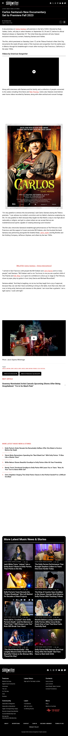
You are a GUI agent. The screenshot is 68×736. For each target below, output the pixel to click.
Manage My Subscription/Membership (9, 717)
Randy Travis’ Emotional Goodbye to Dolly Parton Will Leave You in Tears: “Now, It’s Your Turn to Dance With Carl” (34, 468)
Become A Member (46, 723)
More (48, 701)
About (6, 723)
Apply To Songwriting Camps (10, 708)
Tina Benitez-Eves (7, 20)
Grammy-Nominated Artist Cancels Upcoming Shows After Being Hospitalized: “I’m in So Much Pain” (31, 384)
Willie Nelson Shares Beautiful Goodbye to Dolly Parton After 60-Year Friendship (33, 462)
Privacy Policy (34, 727)
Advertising (16, 723)
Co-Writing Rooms (29, 708)
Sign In (34, 723)
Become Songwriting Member (10, 711)
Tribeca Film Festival (39, 368)
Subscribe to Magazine (8, 703)
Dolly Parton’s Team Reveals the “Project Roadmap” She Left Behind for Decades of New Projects (18, 594)
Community (6, 701)
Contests (49, 678)
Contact (26, 723)
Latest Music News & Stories (10, 8)
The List (4, 688)
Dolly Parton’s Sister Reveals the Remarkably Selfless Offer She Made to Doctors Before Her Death (33, 449)
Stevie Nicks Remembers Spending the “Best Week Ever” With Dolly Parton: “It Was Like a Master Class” (34, 456)
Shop (47, 703)
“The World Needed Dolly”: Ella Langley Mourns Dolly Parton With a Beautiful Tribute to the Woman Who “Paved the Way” (18, 653)
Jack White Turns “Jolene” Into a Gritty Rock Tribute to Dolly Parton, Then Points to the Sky (18, 566)
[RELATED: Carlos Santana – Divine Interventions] (34, 266)
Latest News (28, 678)
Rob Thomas (34, 92)
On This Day (5, 691)
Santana (30, 368)
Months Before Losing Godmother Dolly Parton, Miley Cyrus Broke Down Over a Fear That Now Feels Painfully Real (48, 623)
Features (5, 678)
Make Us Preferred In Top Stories (30, 373)
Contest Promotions (51, 688)
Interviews (5, 686)
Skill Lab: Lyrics (28, 706)
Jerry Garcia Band (23, 368)
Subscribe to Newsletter (8, 706)
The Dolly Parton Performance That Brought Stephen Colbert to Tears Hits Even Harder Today (49, 566)
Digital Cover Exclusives (8, 683)
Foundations (27, 703)
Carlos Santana (21, 29)
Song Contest (49, 681)
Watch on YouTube (51, 706)
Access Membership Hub (9, 713)
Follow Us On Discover (10, 373)
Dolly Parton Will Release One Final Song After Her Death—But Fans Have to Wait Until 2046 (49, 652)
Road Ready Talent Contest (53, 686)
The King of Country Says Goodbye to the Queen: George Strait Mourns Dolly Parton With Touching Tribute (49, 594)
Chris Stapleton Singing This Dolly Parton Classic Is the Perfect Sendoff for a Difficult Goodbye (35, 476)
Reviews (4, 696)
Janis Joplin (44, 233)
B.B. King (17, 276)
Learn (26, 701)
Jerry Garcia (48, 271)
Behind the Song (6, 681)
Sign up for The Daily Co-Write (32, 681)
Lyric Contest (49, 683)
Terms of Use (59, 723)
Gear (3, 693)
